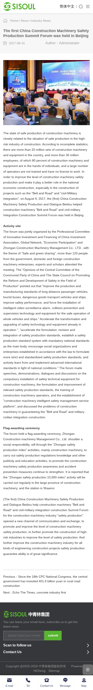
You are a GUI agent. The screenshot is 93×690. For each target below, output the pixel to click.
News (25, 20)
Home (14, 20)
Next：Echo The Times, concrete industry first (34, 592)
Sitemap (54, 670)
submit (53, 635)
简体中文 (67, 6)
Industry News (41, 20)
